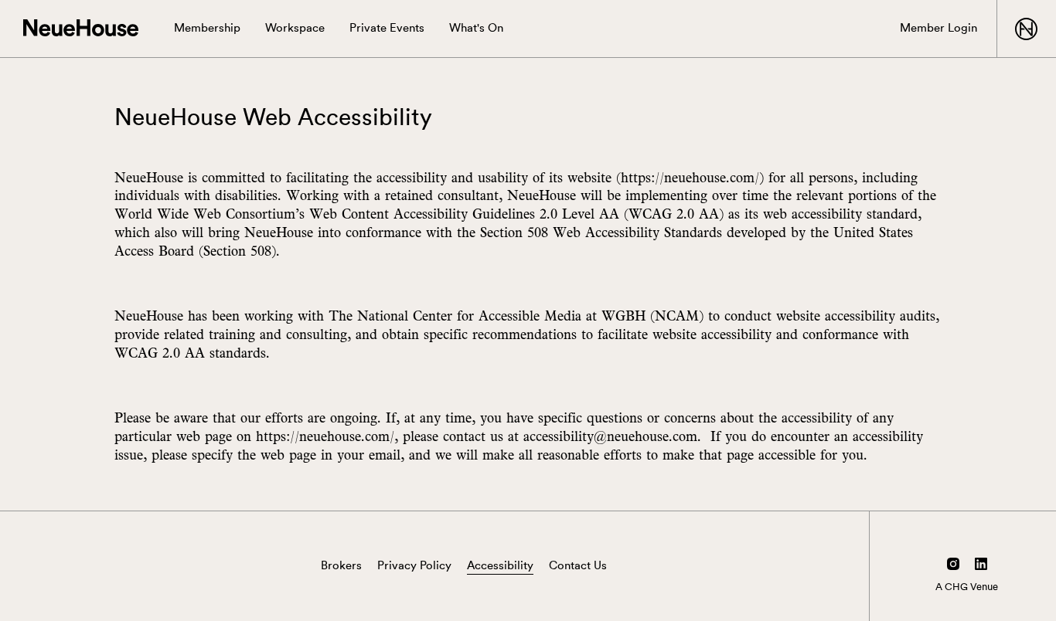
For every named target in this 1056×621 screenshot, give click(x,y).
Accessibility (500, 566)
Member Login (938, 28)
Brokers (341, 566)
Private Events (386, 28)
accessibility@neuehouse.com (610, 436)
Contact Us (578, 566)
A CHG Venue (966, 587)
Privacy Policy (414, 566)
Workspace (295, 28)
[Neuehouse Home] (80, 29)
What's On (476, 28)
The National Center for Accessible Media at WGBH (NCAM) (516, 315)
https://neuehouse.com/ (690, 177)
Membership (207, 28)
